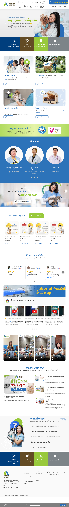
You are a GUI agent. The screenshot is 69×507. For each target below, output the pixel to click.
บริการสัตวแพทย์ (27, 473)
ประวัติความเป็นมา (39, 473)
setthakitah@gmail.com (10, 485)
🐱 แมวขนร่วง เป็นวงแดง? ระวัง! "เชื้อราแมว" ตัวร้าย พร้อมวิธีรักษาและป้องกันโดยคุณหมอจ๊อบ (14, 318)
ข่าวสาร (60, 6)
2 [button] (34, 329)
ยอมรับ (63, 505)
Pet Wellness (27, 475)
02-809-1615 (65, 2)
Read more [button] (10, 276)
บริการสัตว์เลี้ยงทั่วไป (28, 477)
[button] (5, 23)
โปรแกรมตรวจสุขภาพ (28, 481)
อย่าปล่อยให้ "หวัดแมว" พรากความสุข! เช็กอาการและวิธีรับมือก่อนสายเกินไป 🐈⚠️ (54, 318)
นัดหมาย (37, 2)
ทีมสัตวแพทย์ (38, 475)
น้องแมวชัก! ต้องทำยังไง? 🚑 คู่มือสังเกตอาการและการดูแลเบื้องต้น (34, 318)
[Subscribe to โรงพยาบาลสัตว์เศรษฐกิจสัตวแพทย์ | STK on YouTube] (60, 301)
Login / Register (43, 2)
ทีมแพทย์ (31, 7)
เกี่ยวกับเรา (26, 7)
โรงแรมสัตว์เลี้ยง (27, 479)
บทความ (54, 6)
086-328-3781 (57, 2)
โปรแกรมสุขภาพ (42, 7)
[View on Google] (9, 267)
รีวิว (49, 6)
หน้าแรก (20, 7)
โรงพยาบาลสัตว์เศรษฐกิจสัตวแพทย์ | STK (22, 300)
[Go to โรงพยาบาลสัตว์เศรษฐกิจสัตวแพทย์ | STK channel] (7, 301)
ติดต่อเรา (65, 7)
